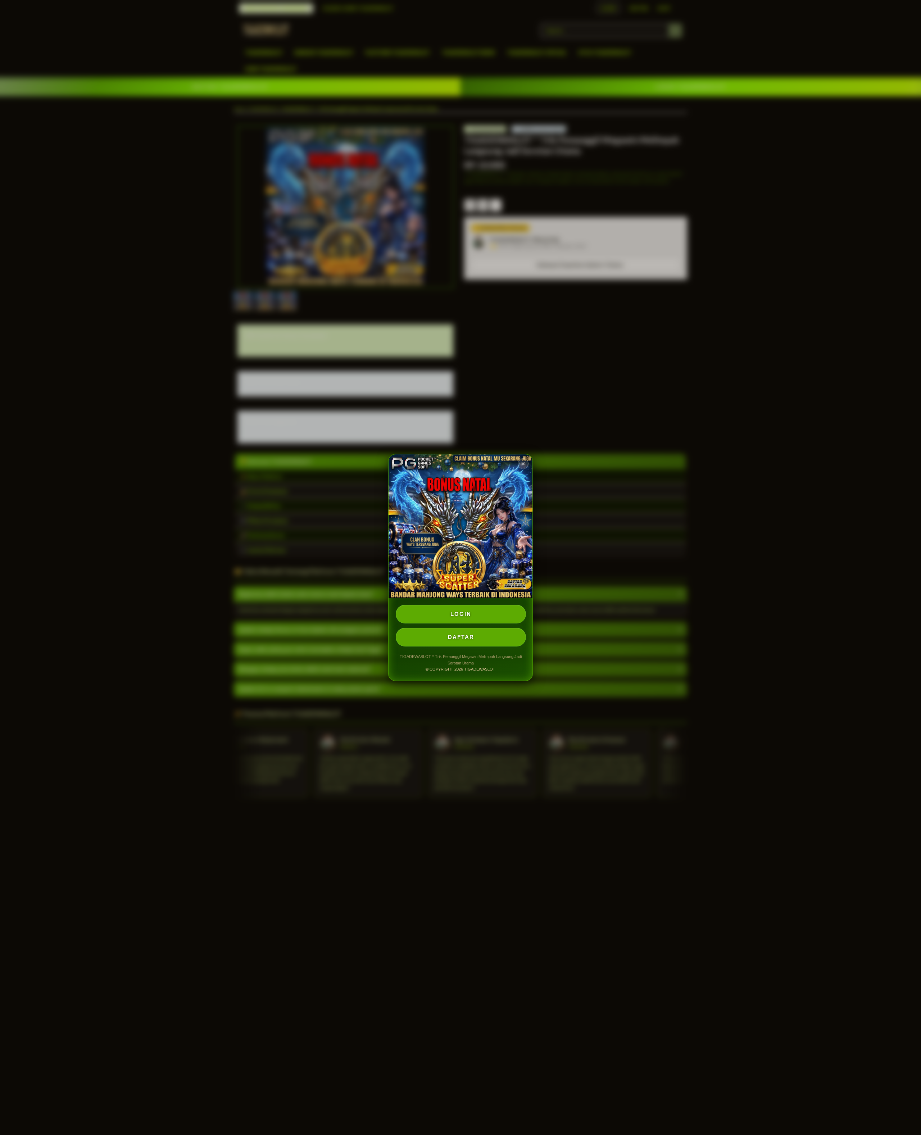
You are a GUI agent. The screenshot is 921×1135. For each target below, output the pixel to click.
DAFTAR (461, 637)
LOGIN (460, 614)
